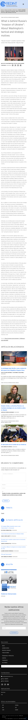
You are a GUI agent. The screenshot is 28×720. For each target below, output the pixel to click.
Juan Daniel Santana (22, 718)
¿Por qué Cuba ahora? (6, 554)
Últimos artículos (14, 520)
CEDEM (16, 709)
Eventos (4, 658)
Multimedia (4, 662)
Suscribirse (14, 632)
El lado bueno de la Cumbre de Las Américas (13, 444)
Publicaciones (5, 652)
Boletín (9, 564)
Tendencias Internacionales (8, 594)
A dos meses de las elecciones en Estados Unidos (12, 533)
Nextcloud (3, 692)
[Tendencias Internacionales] (9, 580)
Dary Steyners (10, 718)
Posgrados (5, 660)
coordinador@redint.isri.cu (7, 676)
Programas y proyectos (8, 655)
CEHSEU (16, 705)
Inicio (3, 645)
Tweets (9, 508)
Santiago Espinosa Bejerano (7, 412)
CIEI (16, 707)
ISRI (3, 707)
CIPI (3, 705)
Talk (2, 694)
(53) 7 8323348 (5, 681)
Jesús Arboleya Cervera (6, 446)
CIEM (3, 709)
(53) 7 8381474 (5, 678)
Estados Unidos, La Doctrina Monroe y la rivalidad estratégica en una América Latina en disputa (13, 408)
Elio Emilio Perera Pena (6, 530)
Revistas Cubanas (6, 650)
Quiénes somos (5, 648)
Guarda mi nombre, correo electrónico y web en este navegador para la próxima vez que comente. (13, 494)
